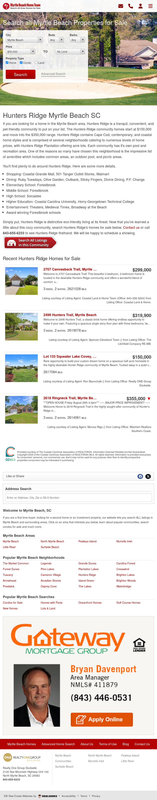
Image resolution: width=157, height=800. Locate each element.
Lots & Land (48, 608)
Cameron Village (51, 575)
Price (9, 46)
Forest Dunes (11, 569)
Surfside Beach (50, 547)
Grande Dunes (87, 563)
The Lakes (84, 586)
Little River (9, 547)
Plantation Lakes (88, 569)
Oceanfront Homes (89, 602)
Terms (83, 796)
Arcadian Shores (51, 580)
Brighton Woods (126, 580)
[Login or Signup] (140, 5)
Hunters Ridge (87, 575)
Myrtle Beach (11, 541)
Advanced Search (53, 73)
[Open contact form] (120, 5)
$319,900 (141, 315)
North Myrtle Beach (52, 541)
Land (40, 63)
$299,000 (141, 269)
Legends (46, 563)
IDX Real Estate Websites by (20, 796)
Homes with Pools (51, 602)
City (8, 35)
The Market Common (16, 563)
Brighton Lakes (125, 575)
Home (12, 63)
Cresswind (122, 569)
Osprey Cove (49, 586)
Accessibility (69, 796)
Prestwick (8, 586)
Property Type (15, 58)
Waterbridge (123, 586)
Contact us (131, 227)
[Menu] (150, 5)
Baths (73, 35)
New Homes (10, 608)
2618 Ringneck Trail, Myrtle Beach (70, 398)
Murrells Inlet (124, 541)
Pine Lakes (47, 569)
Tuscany (8, 575)
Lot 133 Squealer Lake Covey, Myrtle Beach (70, 356)
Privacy (96, 796)
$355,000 (139, 398)
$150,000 (141, 356)
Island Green (86, 580)
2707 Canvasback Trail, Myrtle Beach (70, 269)
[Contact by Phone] (130, 5)
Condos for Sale (12, 602)
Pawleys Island (87, 541)
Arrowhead (9, 580)
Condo (26, 63)
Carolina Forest (125, 563)
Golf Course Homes (128, 602)
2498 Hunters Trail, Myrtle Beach (69, 315)
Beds (51, 35)
